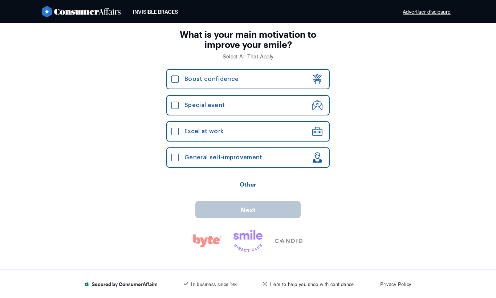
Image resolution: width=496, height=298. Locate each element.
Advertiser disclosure (427, 11)
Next (248, 210)
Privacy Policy (395, 284)
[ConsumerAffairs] (81, 11)
